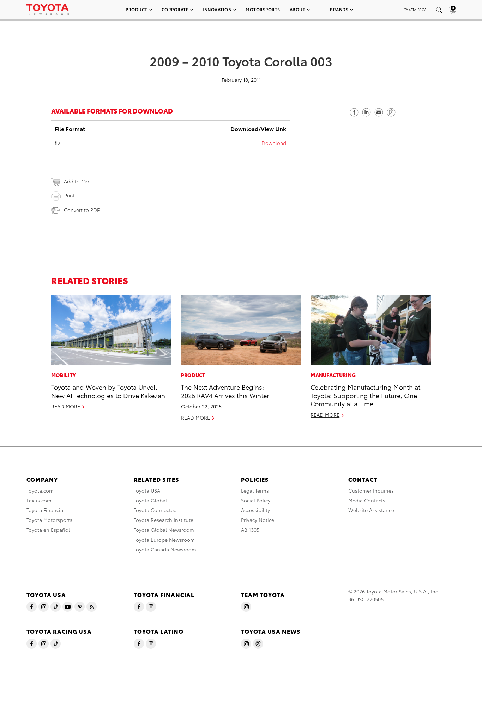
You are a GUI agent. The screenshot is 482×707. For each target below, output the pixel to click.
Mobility (63, 374)
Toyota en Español (48, 529)
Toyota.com (40, 490)
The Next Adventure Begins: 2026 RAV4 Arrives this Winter (225, 390)
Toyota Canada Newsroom (165, 549)
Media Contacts (366, 500)
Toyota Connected (155, 509)
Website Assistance (371, 509)
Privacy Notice (257, 519)
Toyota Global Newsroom (164, 529)
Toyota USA (147, 490)
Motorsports (263, 9)
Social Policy (255, 500)
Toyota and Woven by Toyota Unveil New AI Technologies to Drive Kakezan (108, 390)
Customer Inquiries (371, 490)
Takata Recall (417, 9)
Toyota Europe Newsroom (164, 539)
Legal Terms (255, 490)
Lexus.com (39, 500)
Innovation (217, 9)
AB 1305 (250, 529)
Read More (65, 406)
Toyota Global (150, 500)
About (298, 9)
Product (136, 9)
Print (69, 195)
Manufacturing (333, 374)
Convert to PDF (82, 209)
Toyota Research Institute (163, 519)
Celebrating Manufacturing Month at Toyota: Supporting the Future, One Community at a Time (365, 395)
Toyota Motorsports (49, 519)
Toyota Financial (45, 509)
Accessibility (255, 509)
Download (273, 142)
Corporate (175, 9)
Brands (339, 9)
